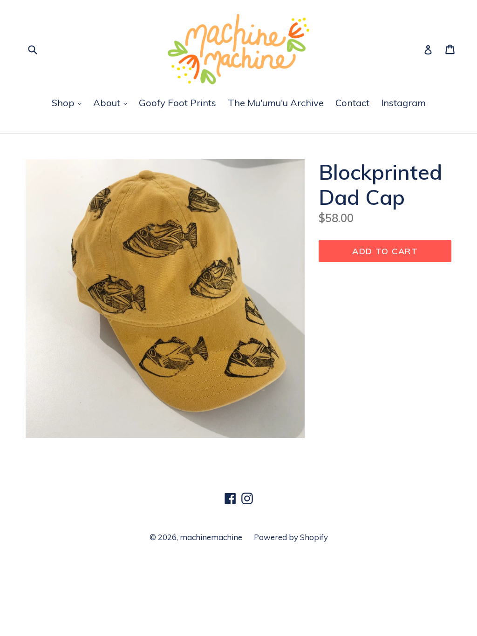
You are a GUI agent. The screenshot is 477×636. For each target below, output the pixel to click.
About (108, 102)
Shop (64, 102)
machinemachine (211, 537)
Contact (352, 102)
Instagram (403, 102)
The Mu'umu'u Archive (276, 102)
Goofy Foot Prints (177, 102)
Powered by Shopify (291, 537)
